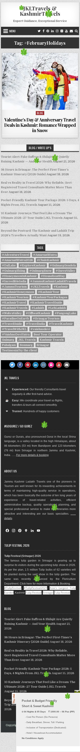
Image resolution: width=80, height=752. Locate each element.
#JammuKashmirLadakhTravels (53, 281)
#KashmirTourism (15, 297)
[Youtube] (66, 31)
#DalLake (9, 265)
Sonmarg (26, 345)
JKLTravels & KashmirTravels (40, 11)
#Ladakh (38, 308)
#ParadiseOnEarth (15, 318)
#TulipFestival (12, 588)
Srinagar (43, 345)
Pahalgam (9, 345)
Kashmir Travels (52, 339)
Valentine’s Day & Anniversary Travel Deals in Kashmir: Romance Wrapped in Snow (40, 125)
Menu (12, 31)
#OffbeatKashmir (38, 313)
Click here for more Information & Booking (45, 583)
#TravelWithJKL (14, 329)
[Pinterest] (47, 31)
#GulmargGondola (63, 265)
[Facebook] (43, 31)
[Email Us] (71, 31)
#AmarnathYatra (45, 254)
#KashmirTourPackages (49, 297)
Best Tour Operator (48, 334)
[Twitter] (39, 31)
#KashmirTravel (14, 302)
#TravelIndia (35, 323)
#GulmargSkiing (13, 270)
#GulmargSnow (40, 270)
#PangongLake (65, 313)
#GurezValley (65, 270)
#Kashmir (61, 286)
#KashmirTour (48, 292)
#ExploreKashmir (33, 265)
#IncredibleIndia (14, 281)
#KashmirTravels (15, 308)
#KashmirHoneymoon (18, 292)
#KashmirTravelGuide (46, 302)
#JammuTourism (14, 286)
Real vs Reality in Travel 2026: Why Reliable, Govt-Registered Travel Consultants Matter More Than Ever (37, 187)
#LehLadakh (57, 308)
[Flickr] (61, 31)
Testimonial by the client (19, 350)
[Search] (76, 31)
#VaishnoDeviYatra (16, 334)
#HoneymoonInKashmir (19, 276)
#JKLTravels (40, 286)
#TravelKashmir (61, 323)
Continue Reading (41, 104)
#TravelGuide (12, 323)
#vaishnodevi (40, 329)
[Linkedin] (52, 31)
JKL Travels (27, 339)
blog (40, 113)
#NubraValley (12, 313)
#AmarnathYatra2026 (17, 260)
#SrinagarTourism (46, 318)
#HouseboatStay (53, 276)
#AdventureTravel (15, 254)
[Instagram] (57, 31)
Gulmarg (8, 339)
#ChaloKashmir (48, 260)
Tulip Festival (34, 592)
